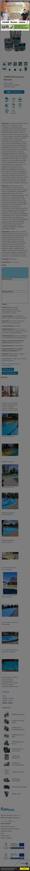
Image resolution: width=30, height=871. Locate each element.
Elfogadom (24, 868)
